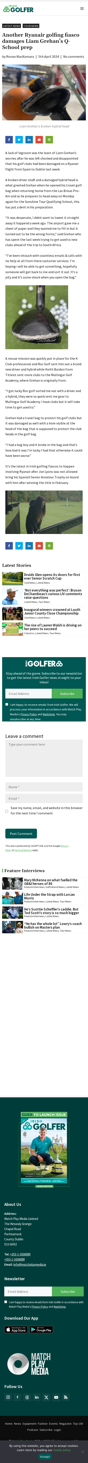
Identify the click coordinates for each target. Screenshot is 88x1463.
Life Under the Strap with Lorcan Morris (49, 896)
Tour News (30, 25)
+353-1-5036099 (14, 1259)
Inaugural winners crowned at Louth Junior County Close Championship (52, 611)
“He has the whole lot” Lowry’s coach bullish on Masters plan (53, 925)
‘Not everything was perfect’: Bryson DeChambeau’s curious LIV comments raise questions (53, 594)
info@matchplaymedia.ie (29, 1264)
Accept (45, 1456)
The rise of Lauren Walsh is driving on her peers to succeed (53, 627)
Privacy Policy (29, 714)
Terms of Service (23, 850)
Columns (29, 633)
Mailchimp (49, 714)
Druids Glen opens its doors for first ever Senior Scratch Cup (52, 576)
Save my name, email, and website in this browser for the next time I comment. (47, 810)
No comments (73, 56)
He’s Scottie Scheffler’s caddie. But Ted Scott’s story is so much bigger (51, 911)
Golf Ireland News (55, 887)
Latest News (11, 25)
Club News (29, 582)
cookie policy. (62, 1450)
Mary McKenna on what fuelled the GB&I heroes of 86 (51, 882)
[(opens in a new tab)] (44, 1149)
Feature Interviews (34, 887)
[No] (83, 1452)
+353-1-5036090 (20, 1254)
